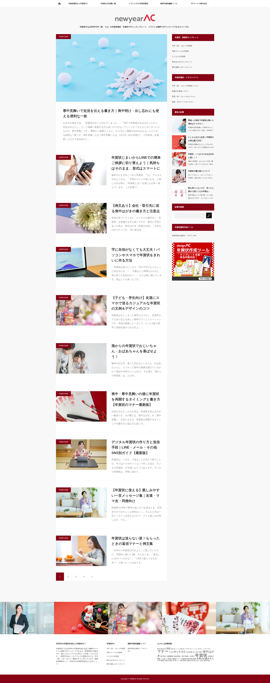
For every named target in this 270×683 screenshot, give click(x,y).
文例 (198, 658)
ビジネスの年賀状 (178, 56)
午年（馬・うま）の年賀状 (182, 46)
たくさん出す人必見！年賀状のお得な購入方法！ (201, 138)
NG (172, 649)
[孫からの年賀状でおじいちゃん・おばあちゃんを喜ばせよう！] (81, 358)
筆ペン (177, 660)
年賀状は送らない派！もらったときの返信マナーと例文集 (136, 540)
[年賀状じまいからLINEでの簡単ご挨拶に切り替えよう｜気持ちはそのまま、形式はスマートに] (81, 170)
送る (201, 660)
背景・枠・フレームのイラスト (184, 97)
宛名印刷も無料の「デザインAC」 (185, 236)
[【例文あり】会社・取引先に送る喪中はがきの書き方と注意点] (81, 218)
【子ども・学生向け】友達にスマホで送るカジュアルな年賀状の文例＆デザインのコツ (136, 303)
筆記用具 (183, 660)
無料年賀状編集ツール (168, 4)
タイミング (193, 649)
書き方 (208, 658)
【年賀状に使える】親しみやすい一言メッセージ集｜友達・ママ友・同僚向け (136, 495)
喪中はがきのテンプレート (182, 62)
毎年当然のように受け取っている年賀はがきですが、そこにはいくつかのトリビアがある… (200, 198)
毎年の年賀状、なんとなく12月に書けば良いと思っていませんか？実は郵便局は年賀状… (200, 164)
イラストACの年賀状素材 (138, 4)
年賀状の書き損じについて (199, 171)
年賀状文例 (185, 659)
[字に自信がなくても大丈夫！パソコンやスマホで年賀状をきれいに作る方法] (81, 262)
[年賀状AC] (135, 22)
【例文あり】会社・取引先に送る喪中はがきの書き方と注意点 (136, 208)
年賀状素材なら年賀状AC (78, 4)
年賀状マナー (176, 659)
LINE (168, 648)
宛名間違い (177, 656)
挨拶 (194, 659)
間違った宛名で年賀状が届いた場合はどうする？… (201, 122)
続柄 (188, 660)
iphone (163, 649)
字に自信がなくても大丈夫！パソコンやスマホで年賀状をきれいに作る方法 (136, 255)
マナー (162, 651)
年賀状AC (133, 679)
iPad (158, 649)
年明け (192, 656)
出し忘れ (196, 652)
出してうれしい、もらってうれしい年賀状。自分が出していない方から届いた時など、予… (200, 178)
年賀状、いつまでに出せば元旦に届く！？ (201, 155)
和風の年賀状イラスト (180, 91)
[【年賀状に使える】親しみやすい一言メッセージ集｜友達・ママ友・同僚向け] (81, 502)
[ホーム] (59, 3)
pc (175, 649)
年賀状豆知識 (63, 36)
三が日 (171, 652)
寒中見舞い (186, 656)
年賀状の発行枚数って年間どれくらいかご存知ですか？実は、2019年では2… (200, 130)
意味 (191, 659)
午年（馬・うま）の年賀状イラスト (185, 86)
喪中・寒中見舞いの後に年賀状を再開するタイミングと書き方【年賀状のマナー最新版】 (136, 399)
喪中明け (163, 656)
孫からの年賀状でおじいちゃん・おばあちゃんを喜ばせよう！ (134, 351)
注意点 (166, 660)
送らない (197, 660)
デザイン (201, 649)
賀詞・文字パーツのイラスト (183, 102)
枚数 (162, 660)
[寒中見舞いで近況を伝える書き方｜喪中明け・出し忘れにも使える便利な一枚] (111, 68)
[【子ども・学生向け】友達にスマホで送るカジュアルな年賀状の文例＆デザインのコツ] (81, 310)
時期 (202, 659)
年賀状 (201, 655)
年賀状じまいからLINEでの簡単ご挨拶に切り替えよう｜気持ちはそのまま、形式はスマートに (136, 163)
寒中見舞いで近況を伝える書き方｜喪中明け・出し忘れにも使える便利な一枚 (111, 113)
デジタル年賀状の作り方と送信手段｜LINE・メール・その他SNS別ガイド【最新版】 (136, 447)
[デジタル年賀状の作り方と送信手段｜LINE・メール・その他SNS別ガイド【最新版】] (81, 454)
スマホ (186, 649)
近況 (191, 660)
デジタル (207, 649)
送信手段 (207, 660)
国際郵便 (170, 656)
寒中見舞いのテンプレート (182, 67)
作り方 (177, 651)
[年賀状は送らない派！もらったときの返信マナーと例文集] (81, 551)
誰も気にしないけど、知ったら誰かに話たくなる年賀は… (201, 189)
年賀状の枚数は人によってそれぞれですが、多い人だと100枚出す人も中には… (201, 147)
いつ (177, 649)
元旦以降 (189, 652)
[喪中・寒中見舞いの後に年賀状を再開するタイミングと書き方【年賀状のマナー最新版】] (81, 406)
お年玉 (181, 649)
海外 (170, 660)
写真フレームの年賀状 (180, 51)
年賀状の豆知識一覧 (108, 4)
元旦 (183, 651)
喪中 (200, 652)
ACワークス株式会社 (199, 4)
